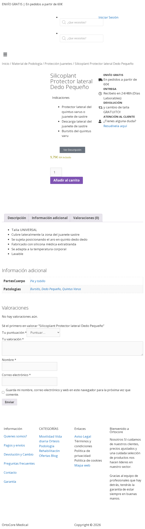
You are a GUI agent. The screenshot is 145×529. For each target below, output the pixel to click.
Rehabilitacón (49, 451)
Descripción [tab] (17, 218)
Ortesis (54, 441)
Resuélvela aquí (115, 126)
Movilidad (46, 436)
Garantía (10, 482)
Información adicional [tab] (50, 218)
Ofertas (44, 455)
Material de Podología (27, 64)
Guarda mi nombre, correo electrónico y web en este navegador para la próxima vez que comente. (68, 392)
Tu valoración (13, 339)
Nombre (9, 360)
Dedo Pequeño (51, 289)
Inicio (5, 64)
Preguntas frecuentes (19, 463)
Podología (46, 446)
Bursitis (35, 289)
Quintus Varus (71, 289)
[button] (72, 54)
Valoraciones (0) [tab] (86, 218)
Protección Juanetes (58, 64)
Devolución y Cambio (18, 454)
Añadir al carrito (66, 180)
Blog (54, 455)
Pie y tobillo (37, 281)
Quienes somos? (15, 436)
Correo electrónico (16, 375)
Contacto (10, 472)
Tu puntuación (14, 332)
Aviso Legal (82, 436)
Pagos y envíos (14, 445)
